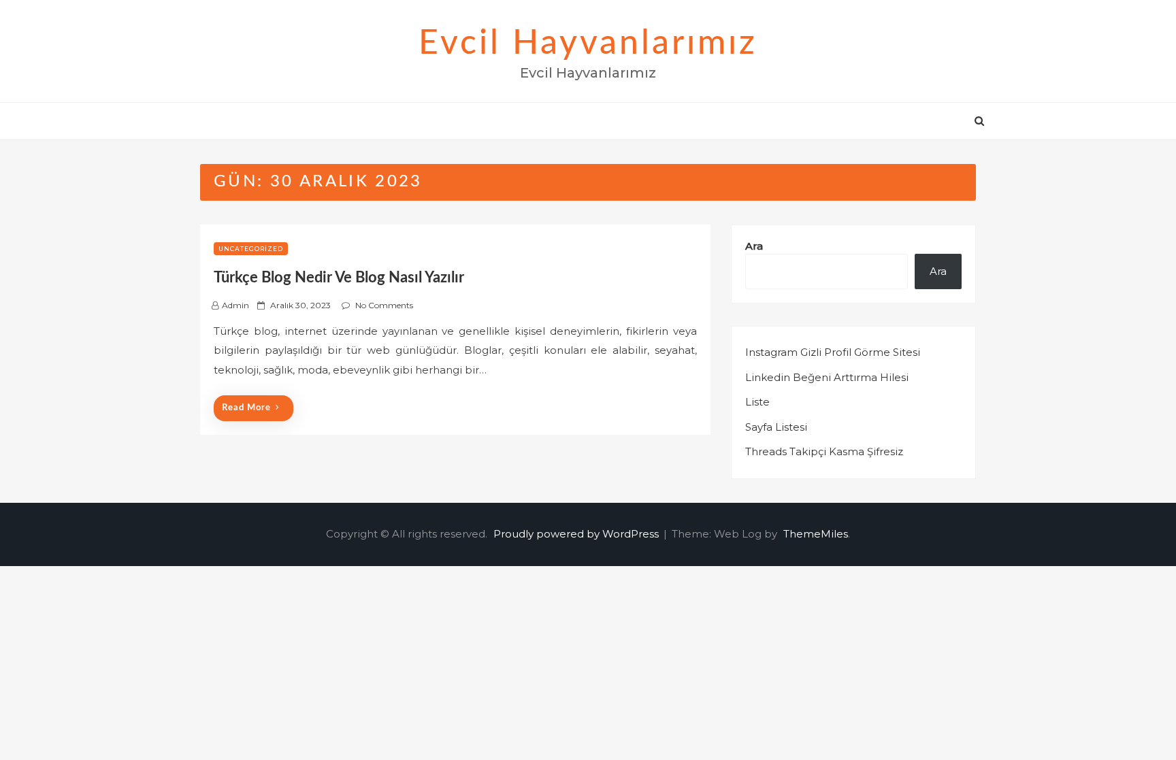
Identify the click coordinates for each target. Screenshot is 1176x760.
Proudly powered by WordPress (577, 533)
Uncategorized (250, 248)
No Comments (384, 305)
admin (235, 305)
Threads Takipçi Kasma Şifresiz (824, 451)
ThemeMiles (815, 533)
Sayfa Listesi (776, 426)
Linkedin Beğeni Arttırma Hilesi (827, 377)
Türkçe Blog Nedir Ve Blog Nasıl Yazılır (339, 277)
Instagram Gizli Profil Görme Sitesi (832, 352)
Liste (757, 401)
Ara (754, 245)
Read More (246, 407)
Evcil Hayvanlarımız (588, 44)
